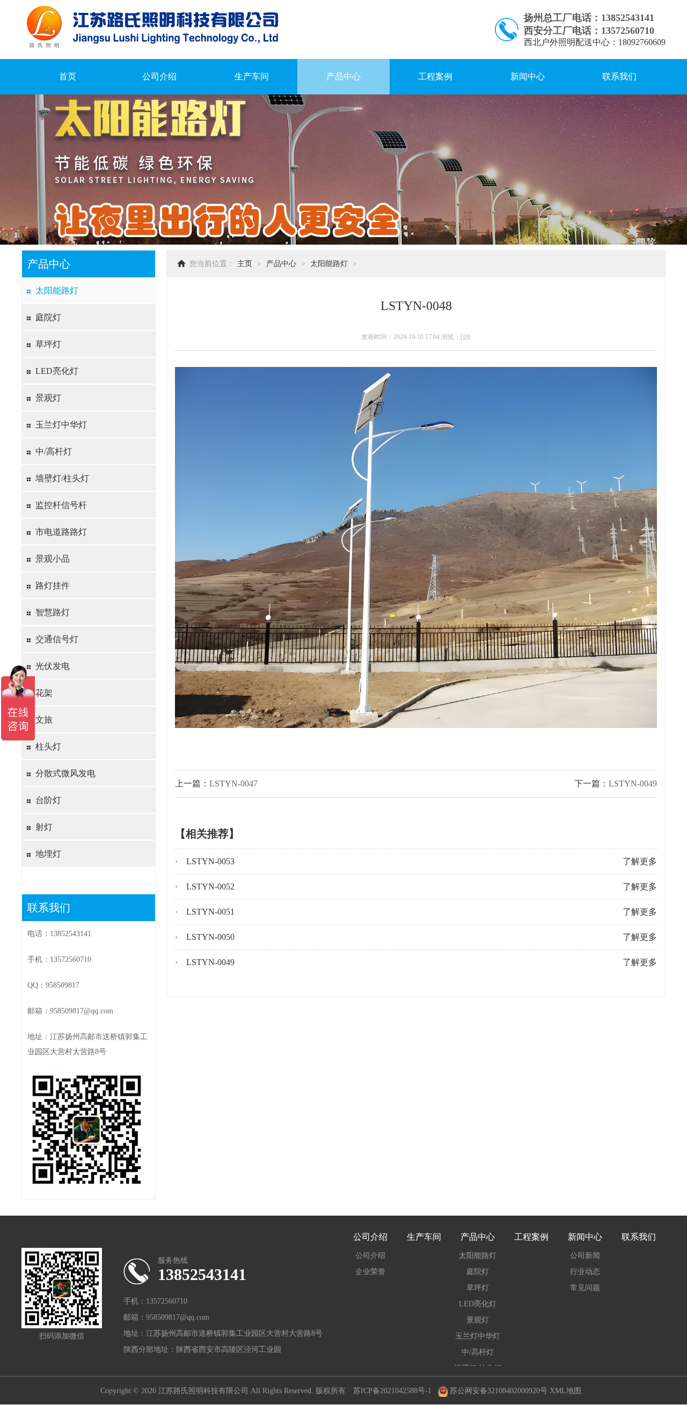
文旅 (44, 719)
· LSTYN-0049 (205, 962)
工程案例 (435, 76)
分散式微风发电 (65, 773)
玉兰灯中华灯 (61, 424)
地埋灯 (48, 853)
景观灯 (48, 397)
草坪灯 (48, 344)
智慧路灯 (52, 612)
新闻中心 (527, 76)
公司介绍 (159, 76)
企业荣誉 (370, 1272)
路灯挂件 (52, 585)
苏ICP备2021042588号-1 (392, 1391)
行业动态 (585, 1272)
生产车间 (252, 76)
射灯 (44, 827)
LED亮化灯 (56, 371)
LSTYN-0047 (233, 783)
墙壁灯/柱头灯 (62, 478)
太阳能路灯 (56, 290)
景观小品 (52, 558)
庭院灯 (48, 317)
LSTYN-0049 (633, 783)
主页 (244, 264)
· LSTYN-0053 (205, 861)
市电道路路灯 (61, 531)
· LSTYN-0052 (205, 886)
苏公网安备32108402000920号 (497, 1391)
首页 (67, 76)
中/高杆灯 (53, 451)
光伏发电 (52, 666)
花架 (44, 692)
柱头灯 (48, 746)
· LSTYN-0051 (205, 911)
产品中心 (343, 76)
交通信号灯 (56, 639)
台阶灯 (48, 800)
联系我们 (619, 76)
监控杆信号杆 (61, 505)
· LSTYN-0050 (205, 936)
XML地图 (565, 1391)
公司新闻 (585, 1256)
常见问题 (585, 1288)
